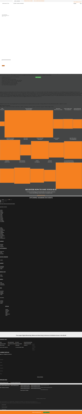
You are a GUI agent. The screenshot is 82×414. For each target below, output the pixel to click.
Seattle (1, 236)
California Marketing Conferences (16, 383)
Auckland (1, 300)
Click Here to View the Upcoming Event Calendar (7, 203)
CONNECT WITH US (4, 352)
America (7, 309)
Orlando (1, 231)
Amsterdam (2, 266)
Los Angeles (2, 221)
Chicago (1, 213)
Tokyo (1, 294)
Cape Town (2, 283)
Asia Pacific (7, 310)
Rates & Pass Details (18, 343)
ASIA (1, 287)
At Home (7, 311)
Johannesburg (2, 284)
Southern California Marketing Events (46, 387)
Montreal (1, 244)
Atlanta (1, 210)
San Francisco (2, 235)
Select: (1, 199)
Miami (1, 227)
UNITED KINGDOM (4, 256)
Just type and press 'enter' (3, 43)
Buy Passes (17, 342)
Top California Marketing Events (15, 382)
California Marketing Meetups (25, 388)
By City (11, 199)
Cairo (1, 282)
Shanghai (1, 292)
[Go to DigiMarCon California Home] (5, 7)
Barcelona (1, 267)
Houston (1, 219)
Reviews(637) (78, 3)
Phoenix (1, 233)
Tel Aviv (1, 276)
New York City (2, 230)
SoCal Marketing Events (44, 389)
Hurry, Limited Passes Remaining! (39, 0)
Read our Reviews (40, 376)
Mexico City (2, 251)
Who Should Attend (11, 342)
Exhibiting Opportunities (27, 343)
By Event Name (6, 199)
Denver (1, 215)
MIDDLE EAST (3, 271)
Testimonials (17, 345)
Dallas (1, 214)
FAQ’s (9, 345)
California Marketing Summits (35, 386)
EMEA (6, 312)
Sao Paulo (1, 253)
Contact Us (25, 345)
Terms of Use (4, 409)
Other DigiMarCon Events (77, 1)
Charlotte (1, 212)
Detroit (1, 216)
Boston (1, 211)
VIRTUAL (7, 306)
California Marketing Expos (15, 385)
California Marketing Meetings (25, 386)
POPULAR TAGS (3, 379)
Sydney (1, 303)
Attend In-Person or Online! (28, 0)
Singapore (1, 293)
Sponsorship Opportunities (28, 342)
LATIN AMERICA (3, 248)
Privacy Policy (4, 404)
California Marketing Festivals (25, 385)
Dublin (1, 268)
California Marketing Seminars (35, 385)
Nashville (1, 228)
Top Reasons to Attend (11, 343)
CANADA (2, 241)
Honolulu (1, 301)
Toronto (1, 245)
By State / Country (4, 200)
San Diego (2, 234)
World (6, 315)
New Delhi (2, 291)
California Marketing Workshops (36, 388)
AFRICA (1, 279)
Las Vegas (1, 220)
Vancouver (2, 246)
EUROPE (1, 263)
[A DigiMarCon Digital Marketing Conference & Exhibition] (36, 343)
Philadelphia (2, 232)
